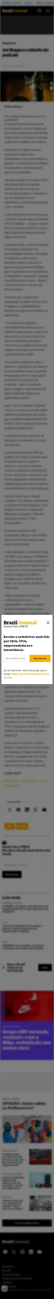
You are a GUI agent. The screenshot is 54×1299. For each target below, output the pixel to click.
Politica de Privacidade (24, 673)
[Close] (48, 623)
